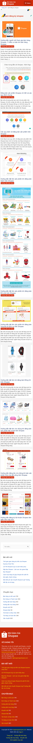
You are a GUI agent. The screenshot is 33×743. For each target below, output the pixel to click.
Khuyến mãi (6, 607)
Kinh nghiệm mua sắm (16, 740)
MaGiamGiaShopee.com (9, 652)
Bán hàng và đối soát (9, 596)
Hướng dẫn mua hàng (7, 522)
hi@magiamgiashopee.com (20, 658)
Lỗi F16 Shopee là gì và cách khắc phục (14, 566)
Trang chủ (10, 735)
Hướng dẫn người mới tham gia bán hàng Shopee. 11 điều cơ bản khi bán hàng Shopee (15, 42)
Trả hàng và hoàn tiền (9, 615)
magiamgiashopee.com (19, 729)
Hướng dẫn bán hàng (7, 46)
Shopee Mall (6, 610)
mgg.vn (21, 732)
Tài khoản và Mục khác (9, 613)
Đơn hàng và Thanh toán (10, 599)
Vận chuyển (6, 618)
